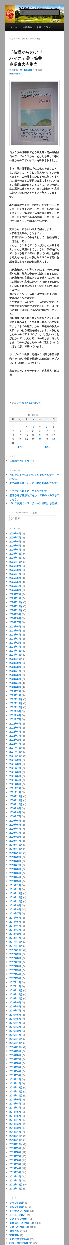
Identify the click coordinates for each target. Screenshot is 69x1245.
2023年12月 (15, 650)
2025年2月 (15, 594)
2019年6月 (15, 869)
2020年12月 (15, 796)
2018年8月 (15, 909)
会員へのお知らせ (31, 402)
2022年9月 (15, 711)
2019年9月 (15, 857)
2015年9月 (15, 1051)
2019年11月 (15, 848)
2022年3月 (15, 735)
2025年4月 (15, 586)
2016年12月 (15, 990)
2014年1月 (15, 1132)
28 (40, 439)
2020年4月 (15, 828)
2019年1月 (15, 889)
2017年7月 (15, 962)
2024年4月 (15, 634)
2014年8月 (15, 1103)
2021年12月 (15, 747)
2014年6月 (15, 1111)
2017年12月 (15, 942)
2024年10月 (15, 610)
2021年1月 (15, 792)
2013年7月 (15, 1156)
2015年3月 (15, 1075)
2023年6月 (15, 675)
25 (19, 439)
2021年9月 (15, 760)
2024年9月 (15, 614)
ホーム (13, 27)
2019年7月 (15, 865)
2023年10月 (15, 659)
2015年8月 (15, 1055)
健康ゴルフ (15, 1231)
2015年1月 (15, 1083)
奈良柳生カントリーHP (22, 460)
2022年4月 (15, 731)
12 (26, 431)
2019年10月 (15, 853)
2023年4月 (15, 683)
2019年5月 (15, 873)
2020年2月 (15, 836)
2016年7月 (15, 1010)
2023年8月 (15, 667)
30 (53, 439)
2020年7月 (15, 816)
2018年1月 (15, 937)
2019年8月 (15, 861)
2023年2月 (15, 691)
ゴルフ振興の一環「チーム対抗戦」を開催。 (34, 503)
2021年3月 (15, 784)
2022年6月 (15, 723)
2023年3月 (15, 687)
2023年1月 (15, 695)
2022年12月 (15, 699)
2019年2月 (15, 885)
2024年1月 (15, 646)
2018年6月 (15, 917)
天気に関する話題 (19, 1239)
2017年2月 (15, 982)
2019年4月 (15, 877)
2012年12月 (15, 1184)
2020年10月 (15, 804)
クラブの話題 (16, 1202)
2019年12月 (15, 844)
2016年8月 (15, 1006)
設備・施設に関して (20, 1243)
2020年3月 (15, 832)
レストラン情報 (18, 1218)
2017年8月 (15, 958)
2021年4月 (15, 780)
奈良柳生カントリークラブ (36, 27)
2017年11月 (15, 946)
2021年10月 (15, 756)
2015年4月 (15, 1071)
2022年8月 (15, 715)
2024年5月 (15, 630)
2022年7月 (15, 719)
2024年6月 (15, 626)
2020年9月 (15, 808)
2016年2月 (15, 1031)
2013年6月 (15, 1160)
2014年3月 (15, 1124)
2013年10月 (15, 1144)
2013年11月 (15, 1140)
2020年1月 (15, 840)
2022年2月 (15, 739)
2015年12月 (15, 1039)
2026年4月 (15, 549)
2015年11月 (15, 1043)
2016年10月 (15, 998)
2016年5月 (15, 1018)
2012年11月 (15, 1188)
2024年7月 (15, 622)
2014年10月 (15, 1095)
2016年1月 (15, 1035)
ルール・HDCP (17, 1214)
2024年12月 (15, 602)
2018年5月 (15, 921)
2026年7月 (15, 537)
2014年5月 (15, 1116)
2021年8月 (15, 764)
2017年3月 (15, 978)
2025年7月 (15, 574)
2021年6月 (15, 772)
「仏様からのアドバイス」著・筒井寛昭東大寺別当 (26, 58)
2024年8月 (15, 618)
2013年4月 (15, 1168)
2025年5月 (15, 582)
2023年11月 (15, 654)
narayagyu (15, 73)
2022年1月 (15, 743)
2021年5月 (15, 776)
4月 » (47, 446)
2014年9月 (15, 1099)
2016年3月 (15, 1027)
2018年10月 (15, 901)
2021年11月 (15, 751)
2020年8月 (15, 812)
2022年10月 (15, 707)
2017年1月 (15, 986)
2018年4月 (15, 925)
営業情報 (14, 1235)
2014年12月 (15, 1087)
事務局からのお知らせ (21, 1223)
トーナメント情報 (19, 1210)
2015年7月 (15, 1059)
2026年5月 (15, 545)
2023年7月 (15, 671)
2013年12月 (15, 1136)
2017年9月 (15, 954)
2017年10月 (15, 950)
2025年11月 (15, 557)
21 (40, 435)
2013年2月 (15, 1176)
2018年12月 (15, 893)
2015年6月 (15, 1063)
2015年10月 (15, 1047)
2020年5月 (15, 824)
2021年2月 (15, 788)
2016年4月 (15, 1022)
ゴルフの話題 (16, 1206)
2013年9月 (15, 1148)
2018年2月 (15, 933)
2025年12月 (15, 553)
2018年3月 (15, 929)
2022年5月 (15, 727)
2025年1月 (15, 598)
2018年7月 (15, 913)
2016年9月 (15, 1002)
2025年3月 (15, 590)
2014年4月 (15, 1120)
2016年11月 (15, 994)
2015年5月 (15, 1067)
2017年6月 (15, 966)
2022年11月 (15, 703)
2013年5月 (15, 1164)
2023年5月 (15, 679)
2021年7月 (15, 768)
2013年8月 (15, 1152)
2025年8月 (15, 570)
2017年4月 (15, 974)
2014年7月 (15, 1107)
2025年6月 (15, 578)
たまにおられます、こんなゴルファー (30, 491)
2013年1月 (15, 1180)
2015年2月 (15, 1079)
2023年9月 (15, 663)
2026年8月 (15, 533)
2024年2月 (15, 642)
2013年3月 (15, 1172)
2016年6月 (15, 1014)
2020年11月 (15, 800)
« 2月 (19, 446)
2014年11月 (15, 1091)
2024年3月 (15, 638)
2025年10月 (15, 562)
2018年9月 (15, 905)
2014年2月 (15, 1128)
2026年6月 (15, 541)
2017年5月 (15, 970)
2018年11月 (15, 897)
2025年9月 (15, 566)
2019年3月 (15, 881)
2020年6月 (15, 820)
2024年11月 (15, 606)
